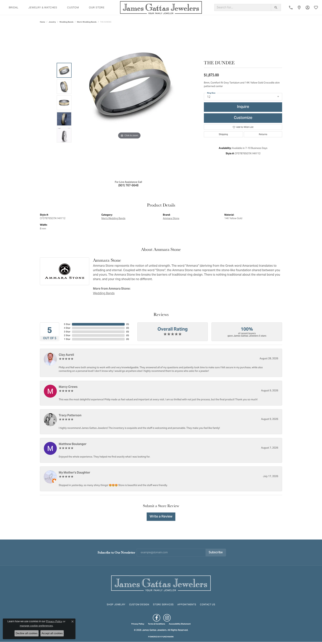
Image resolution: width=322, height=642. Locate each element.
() (127, 324)
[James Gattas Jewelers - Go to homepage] (161, 583)
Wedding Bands (66, 22)
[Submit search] (276, 7)
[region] (129, 102)
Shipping (223, 134)
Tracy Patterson (70, 415)
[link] (290, 7)
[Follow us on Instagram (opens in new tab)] (167, 618)
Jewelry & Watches (42, 7)
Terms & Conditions (156, 624)
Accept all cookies (52, 633)
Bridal (14, 7)
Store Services (163, 604)
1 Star (67, 339)
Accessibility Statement (180, 624)
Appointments (186, 604)
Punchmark (167, 636)
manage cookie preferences (36, 625)
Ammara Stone (171, 218)
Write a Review (161, 516)
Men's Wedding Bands (87, 22)
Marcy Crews (68, 387)
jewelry (52, 22)
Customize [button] (243, 118)
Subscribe (216, 552)
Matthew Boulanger (72, 444)
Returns (263, 134)
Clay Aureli (66, 355)
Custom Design (139, 604)
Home (42, 22)
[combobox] (242, 7)
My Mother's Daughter (74, 472)
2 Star (67, 335)
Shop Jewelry (116, 604)
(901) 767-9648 (128, 185)
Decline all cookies (26, 633)
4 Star (67, 327)
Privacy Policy (137, 624)
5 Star (67, 324)
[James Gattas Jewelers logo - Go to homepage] (161, 7)
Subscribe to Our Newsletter (116, 552)
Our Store (97, 7)
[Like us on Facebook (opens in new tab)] (156, 618)
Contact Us (207, 604)
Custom (73, 7)
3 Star (67, 331)
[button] (307, 7)
